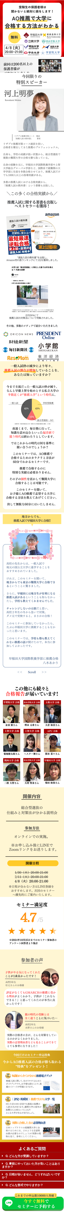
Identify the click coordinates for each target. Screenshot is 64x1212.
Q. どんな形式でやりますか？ (24, 1185)
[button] (4, 595)
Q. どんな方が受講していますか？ (27, 1156)
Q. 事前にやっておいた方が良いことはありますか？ (31, 1165)
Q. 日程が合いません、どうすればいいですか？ (31, 1176)
